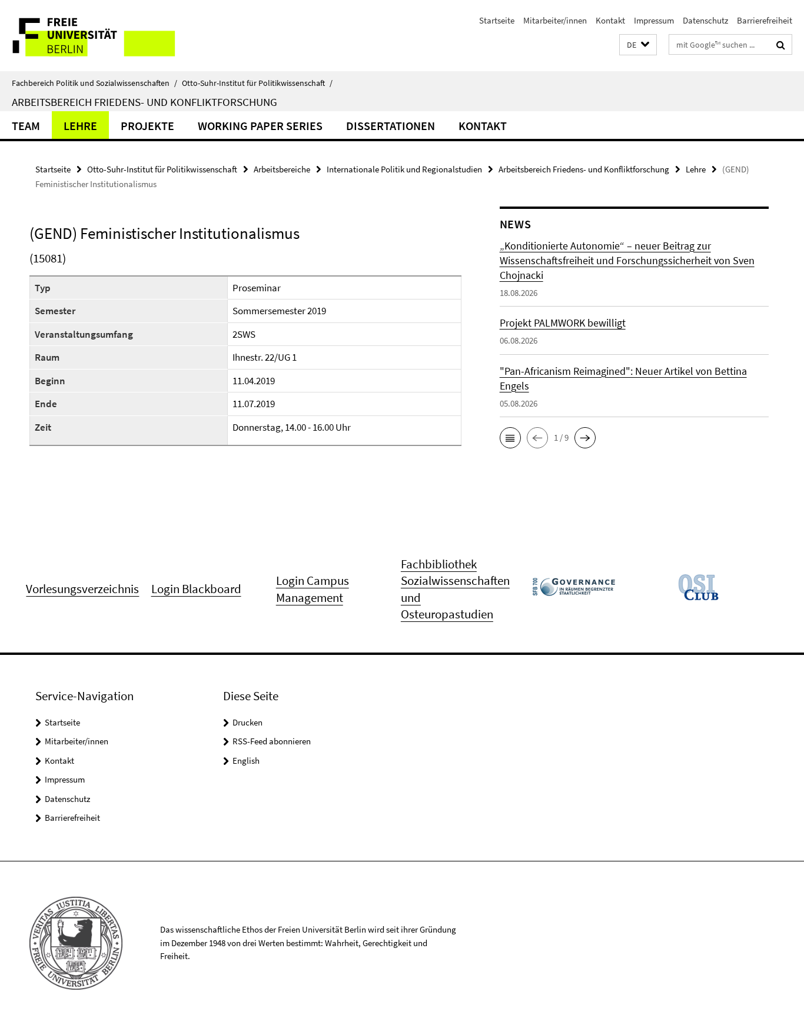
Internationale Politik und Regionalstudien (404, 169)
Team (26, 125)
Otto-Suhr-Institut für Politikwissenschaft (257, 83)
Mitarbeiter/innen (555, 20)
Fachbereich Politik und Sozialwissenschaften (94, 83)
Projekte (147, 125)
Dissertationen (390, 125)
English (246, 760)
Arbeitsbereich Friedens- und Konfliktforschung (144, 102)
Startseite (496, 20)
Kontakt (610, 20)
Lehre (80, 125)
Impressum (654, 20)
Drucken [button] (247, 722)
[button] (638, 45)
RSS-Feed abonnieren (271, 741)
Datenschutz (705, 20)
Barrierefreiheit (764, 20)
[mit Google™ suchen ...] (781, 44)
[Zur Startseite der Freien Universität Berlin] (98, 35)
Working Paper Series (260, 125)
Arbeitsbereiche (282, 169)
